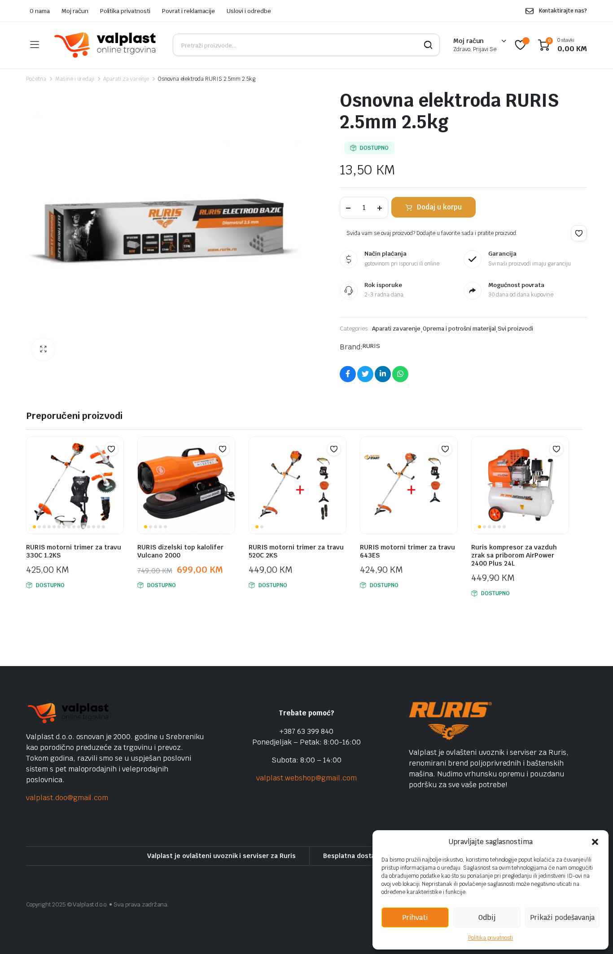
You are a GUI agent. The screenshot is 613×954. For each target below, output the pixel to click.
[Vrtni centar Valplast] (105, 45)
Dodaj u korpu (439, 207)
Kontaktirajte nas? (563, 10)
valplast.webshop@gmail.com (306, 778)
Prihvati (415, 917)
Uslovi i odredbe (249, 11)
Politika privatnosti (490, 937)
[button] (595, 841)
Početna (36, 79)
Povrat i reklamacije (188, 11)
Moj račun (74, 11)
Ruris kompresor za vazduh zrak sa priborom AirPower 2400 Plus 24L (514, 555)
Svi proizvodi (515, 328)
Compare (116, 466)
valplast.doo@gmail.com (67, 797)
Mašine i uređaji (75, 79)
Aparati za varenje (126, 79)
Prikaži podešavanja (562, 917)
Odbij (486, 917)
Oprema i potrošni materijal (459, 328)
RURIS (371, 346)
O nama (40, 11)
